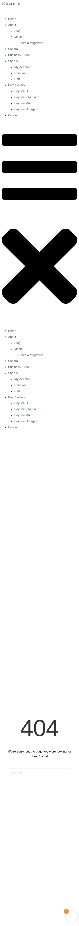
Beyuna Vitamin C (26, 97)
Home (12, 19)
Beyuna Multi (23, 103)
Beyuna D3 (21, 91)
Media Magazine (32, 43)
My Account (22, 67)
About (12, 25)
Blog (17, 31)
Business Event (19, 55)
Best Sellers (16, 85)
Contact (13, 115)
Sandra (13, 49)
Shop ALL (14, 61)
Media (18, 37)
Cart (17, 79)
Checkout (20, 73)
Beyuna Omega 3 (26, 109)
